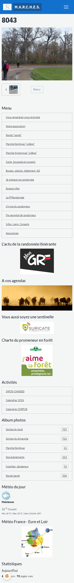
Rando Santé (36, 475)
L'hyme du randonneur (18, 206)
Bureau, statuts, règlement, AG (23, 170)
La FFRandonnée (15, 197)
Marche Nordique (36, 448)
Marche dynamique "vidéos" (21, 153)
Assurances (12, 233)
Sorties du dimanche (36, 438)
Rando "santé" (14, 135)
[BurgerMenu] (66, 7)
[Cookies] (7, 576)
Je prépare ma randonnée (20, 179)
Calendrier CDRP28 (16, 409)
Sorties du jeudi (36, 429)
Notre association (15, 126)
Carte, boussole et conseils (20, 162)
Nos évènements (36, 457)
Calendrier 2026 (15, 400)
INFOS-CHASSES (15, 391)
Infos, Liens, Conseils (17, 224)
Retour (37, 89)
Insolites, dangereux (36, 466)
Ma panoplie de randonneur (21, 215)
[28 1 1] (37, 541)
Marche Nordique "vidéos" (20, 144)
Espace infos (13, 188)
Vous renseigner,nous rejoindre (23, 117)
